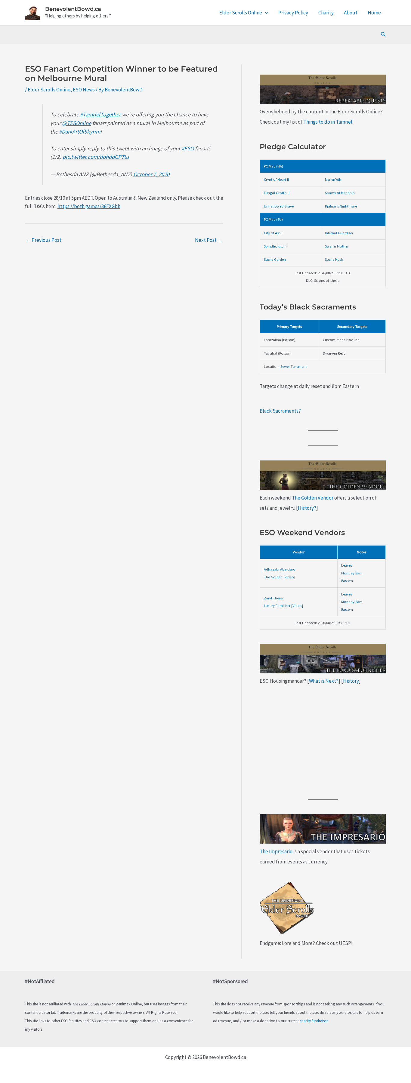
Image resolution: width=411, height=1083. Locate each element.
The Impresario (276, 851)
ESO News (84, 89)
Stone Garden (275, 259)
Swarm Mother (336, 246)
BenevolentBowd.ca (73, 9)
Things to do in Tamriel (327, 121)
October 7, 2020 (151, 174)
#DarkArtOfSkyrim (79, 131)
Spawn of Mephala (340, 192)
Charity (326, 12)
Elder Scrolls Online (240, 12)
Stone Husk (334, 259)
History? (307, 508)
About (350, 12)
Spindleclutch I (275, 246)
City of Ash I (273, 232)
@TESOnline (76, 123)
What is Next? (323, 681)
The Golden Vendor (312, 497)
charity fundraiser (313, 1020)
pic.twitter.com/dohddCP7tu (96, 156)
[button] (265, 12)
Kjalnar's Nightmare (341, 206)
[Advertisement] (323, 742)
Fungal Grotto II (276, 192)
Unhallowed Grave (279, 206)
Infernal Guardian (339, 232)
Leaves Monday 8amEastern (352, 573)
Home (374, 12)
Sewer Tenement (293, 366)
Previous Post (43, 240)
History (351, 681)
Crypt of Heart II (276, 179)
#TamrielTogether (100, 114)
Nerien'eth (333, 179)
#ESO (187, 148)
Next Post (209, 240)
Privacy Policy (293, 12)
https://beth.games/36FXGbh (88, 206)
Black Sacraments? (280, 411)
